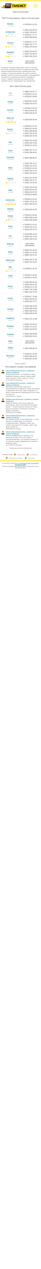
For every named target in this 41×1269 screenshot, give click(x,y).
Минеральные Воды (16, 458)
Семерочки (10, 32)
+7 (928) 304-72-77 (30, 301)
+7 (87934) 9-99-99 (30, 194)
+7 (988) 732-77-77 (30, 44)
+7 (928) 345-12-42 (30, 236)
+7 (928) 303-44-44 (30, 136)
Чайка (10, 348)
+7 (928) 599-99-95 (30, 37)
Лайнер (10, 209)
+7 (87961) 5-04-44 (30, 168)
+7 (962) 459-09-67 (30, 158)
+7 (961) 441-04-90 (30, 178)
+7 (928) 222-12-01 (30, 166)
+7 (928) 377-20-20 (30, 252)
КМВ (10, 190)
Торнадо (10, 326)
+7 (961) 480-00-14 (30, 348)
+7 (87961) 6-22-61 (30, 145)
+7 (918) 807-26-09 (30, 101)
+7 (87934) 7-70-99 (30, 296)
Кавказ (10, 178)
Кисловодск (34, 454)
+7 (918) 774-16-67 (30, 327)
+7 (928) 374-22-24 (30, 201)
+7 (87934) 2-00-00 (30, 215)
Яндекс (10, 24)
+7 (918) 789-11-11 (30, 163)
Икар (10, 168)
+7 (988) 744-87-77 (30, 92)
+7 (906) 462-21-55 (30, 260)
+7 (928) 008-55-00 (30, 313)
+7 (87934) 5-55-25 (30, 108)
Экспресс (10, 356)
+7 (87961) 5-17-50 (30, 287)
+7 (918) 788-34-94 (30, 152)
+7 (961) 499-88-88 (30, 131)
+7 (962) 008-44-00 (30, 311)
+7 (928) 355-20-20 (30, 285)
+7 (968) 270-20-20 (30, 250)
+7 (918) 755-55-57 (30, 32)
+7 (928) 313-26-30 (30, 183)
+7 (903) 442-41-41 (30, 229)
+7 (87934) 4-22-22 (30, 24)
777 (10, 93)
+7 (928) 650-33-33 (30, 336)
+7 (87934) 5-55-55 (30, 275)
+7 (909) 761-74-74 (30, 150)
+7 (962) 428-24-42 (30, 239)
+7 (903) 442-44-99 (30, 187)
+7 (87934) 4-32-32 (30, 269)
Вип (10, 142)
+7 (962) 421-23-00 (30, 140)
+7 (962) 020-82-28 (30, 111)
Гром (10, 150)
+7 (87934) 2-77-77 (30, 42)
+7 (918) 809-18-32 (30, 234)
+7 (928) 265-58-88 (30, 334)
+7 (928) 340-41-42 (30, 171)
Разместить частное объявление (20, 448)
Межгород (10, 260)
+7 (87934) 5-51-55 (30, 126)
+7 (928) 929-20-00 (30, 120)
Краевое (10, 52)
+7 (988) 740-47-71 (30, 180)
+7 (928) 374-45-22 (30, 324)
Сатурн (10, 43)
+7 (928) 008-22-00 (30, 306)
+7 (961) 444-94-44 (30, 30)
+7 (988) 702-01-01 (30, 255)
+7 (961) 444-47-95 (30, 292)
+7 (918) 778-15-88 (30, 289)
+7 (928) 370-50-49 (30, 47)
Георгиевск (21, 454)
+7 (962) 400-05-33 (30, 299)
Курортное (10, 200)
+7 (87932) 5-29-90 (30, 96)
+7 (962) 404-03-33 (30, 192)
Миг (10, 267)
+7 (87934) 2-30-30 (30, 277)
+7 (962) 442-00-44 (30, 173)
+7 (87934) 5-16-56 (30, 354)
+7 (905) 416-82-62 (30, 329)
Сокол (10, 298)
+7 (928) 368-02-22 (30, 356)
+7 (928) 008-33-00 (30, 308)
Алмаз (10, 102)
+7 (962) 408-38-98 (30, 220)
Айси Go (10, 118)
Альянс (10, 110)
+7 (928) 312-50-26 (30, 51)
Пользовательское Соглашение (28, 463)
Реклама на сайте (20, 465)
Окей (10, 276)
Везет (10, 61)
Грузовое (10, 157)
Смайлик (10, 318)
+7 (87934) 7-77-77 (30, 35)
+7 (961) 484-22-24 (30, 204)
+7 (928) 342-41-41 (30, 227)
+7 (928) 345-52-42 (30, 113)
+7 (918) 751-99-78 (30, 54)
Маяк (10, 252)
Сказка (10, 309)
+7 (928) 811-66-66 (30, 128)
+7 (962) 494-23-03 (30, 56)
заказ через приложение (30, 62)
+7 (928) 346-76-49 (30, 143)
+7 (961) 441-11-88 (30, 319)
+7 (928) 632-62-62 (30, 209)
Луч (10, 236)
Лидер (10, 216)
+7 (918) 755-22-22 (30, 133)
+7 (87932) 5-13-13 (30, 94)
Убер (10, 341)
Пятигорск (31, 458)
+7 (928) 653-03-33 (30, 190)
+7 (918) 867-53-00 (30, 359)
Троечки (10, 334)
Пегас (10, 286)
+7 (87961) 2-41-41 (30, 224)
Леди (10, 226)
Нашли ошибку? (20, 363)
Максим (10, 244)
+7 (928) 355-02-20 (30, 282)
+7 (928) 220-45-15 (30, 103)
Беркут (10, 129)
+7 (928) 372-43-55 (30, 262)
